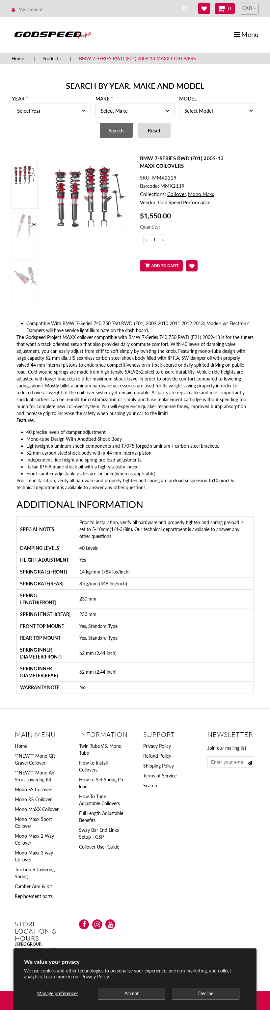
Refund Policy (157, 756)
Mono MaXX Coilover (37, 809)
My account (30, 9)
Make (102, 98)
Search (150, 785)
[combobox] (51, 110)
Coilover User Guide (99, 847)
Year (18, 98)
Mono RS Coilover (33, 799)
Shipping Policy (158, 766)
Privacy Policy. (95, 976)
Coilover (176, 194)
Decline (205, 993)
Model (188, 98)
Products (51, 58)
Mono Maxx (201, 194)
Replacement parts (34, 896)
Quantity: (150, 227)
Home (18, 58)
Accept (131, 993)
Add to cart (164, 266)
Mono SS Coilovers (34, 789)
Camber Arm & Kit (33, 886)
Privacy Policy (157, 746)
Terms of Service (159, 775)
